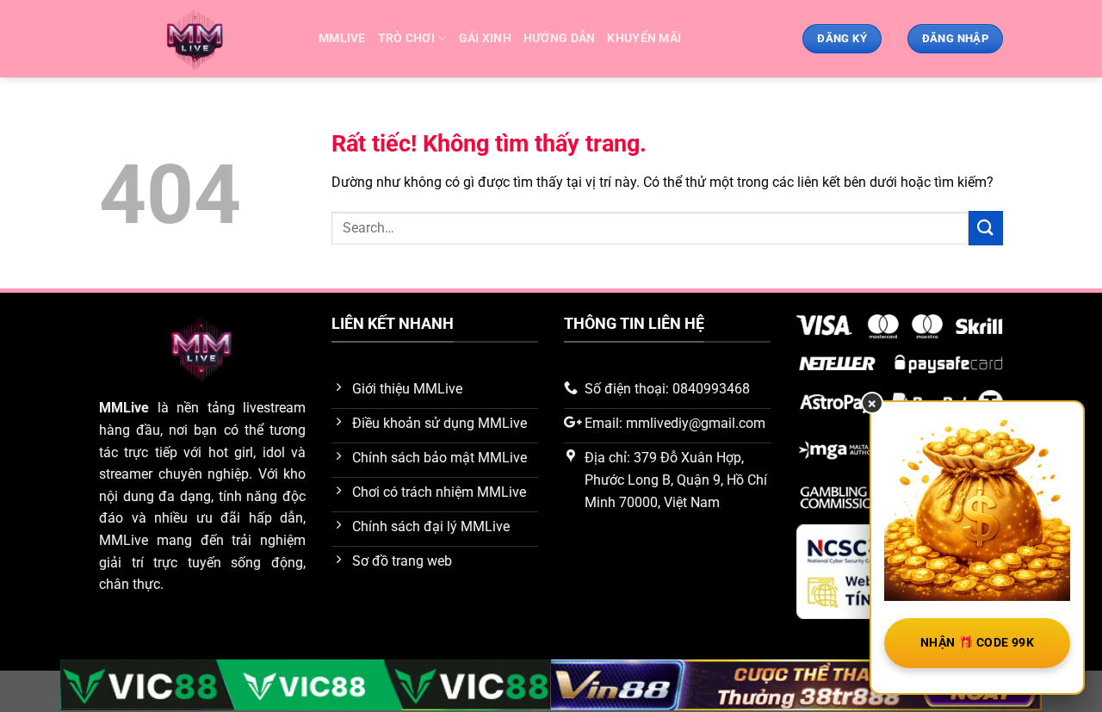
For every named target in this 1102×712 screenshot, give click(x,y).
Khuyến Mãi (644, 38)
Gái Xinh (485, 38)
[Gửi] (986, 228)
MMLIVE (342, 38)
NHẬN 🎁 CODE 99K (977, 642)
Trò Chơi (406, 38)
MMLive (124, 407)
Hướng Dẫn (559, 38)
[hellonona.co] (196, 39)
